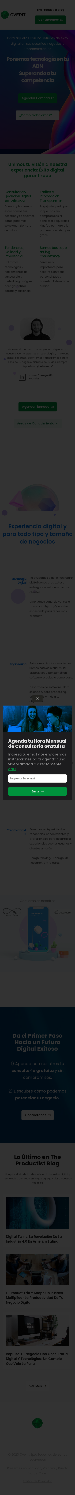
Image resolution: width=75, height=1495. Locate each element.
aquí (12, 769)
